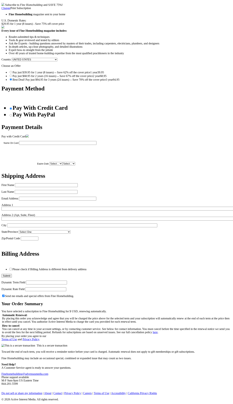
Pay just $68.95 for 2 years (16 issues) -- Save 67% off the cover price (59, 76)
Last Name (7, 191)
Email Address (9, 198)
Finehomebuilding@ (13, 373)
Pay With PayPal (34, 114)
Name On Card (11, 143)
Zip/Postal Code (10, 238)
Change (5, 8)
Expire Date (43, 164)
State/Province (9, 231)
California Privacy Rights (142, 393)
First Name (7, 185)
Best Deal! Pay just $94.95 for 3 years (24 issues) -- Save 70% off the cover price (66, 79)
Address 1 (7, 205)
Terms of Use (9, 339)
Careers (87, 393)
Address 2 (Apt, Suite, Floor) (18, 215)
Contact (57, 393)
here (155, 332)
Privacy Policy (31, 339)
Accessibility (118, 393)
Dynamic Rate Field (13, 289)
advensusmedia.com (36, 373)
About (47, 393)
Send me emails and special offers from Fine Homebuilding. (39, 296)
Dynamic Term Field (13, 282)
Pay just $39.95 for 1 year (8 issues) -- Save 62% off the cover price (58, 72)
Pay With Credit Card (40, 107)
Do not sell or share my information (21, 393)
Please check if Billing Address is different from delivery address (49, 269)
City (3, 225)
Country (6, 59)
